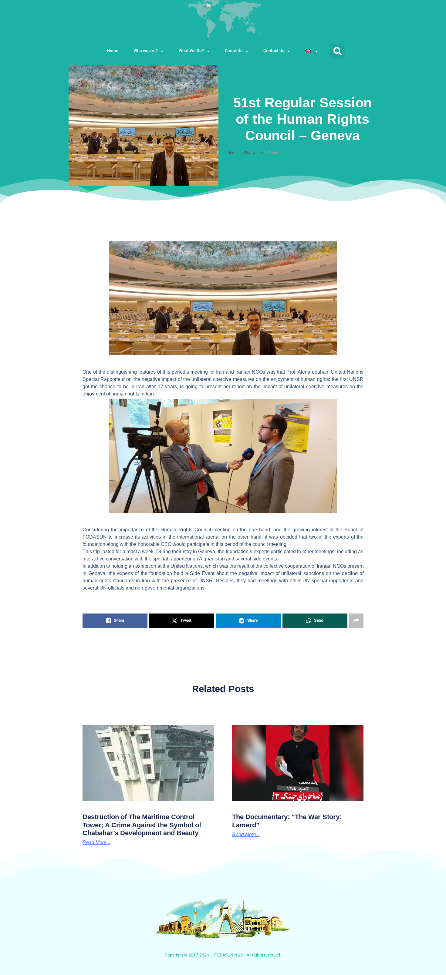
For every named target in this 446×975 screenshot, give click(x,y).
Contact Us (273, 51)
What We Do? (191, 51)
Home (112, 51)
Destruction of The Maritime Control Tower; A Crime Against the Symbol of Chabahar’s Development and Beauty (142, 825)
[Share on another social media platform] (356, 621)
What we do (253, 153)
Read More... (246, 834)
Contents (233, 51)
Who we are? (145, 51)
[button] (337, 51)
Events (273, 153)
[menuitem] (311, 51)
